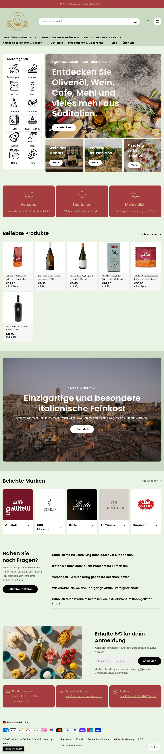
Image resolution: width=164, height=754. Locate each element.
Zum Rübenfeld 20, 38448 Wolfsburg (139, 696)
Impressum (66, 739)
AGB (140, 669)
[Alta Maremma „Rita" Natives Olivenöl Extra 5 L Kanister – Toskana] (114, 257)
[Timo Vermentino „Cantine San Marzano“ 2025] (50, 257)
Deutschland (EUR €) (18, 722)
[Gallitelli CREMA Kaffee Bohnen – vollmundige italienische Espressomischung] (18, 257)
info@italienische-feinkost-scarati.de (84, 696)
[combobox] (89, 21)
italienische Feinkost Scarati (25, 739)
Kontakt (80, 739)
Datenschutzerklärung (105, 672)
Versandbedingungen (71, 745)
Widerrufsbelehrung (124, 739)
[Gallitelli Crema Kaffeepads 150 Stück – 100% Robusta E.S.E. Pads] (146, 257)
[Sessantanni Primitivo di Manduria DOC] (18, 307)
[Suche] (135, 21)
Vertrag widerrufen (13, 749)
